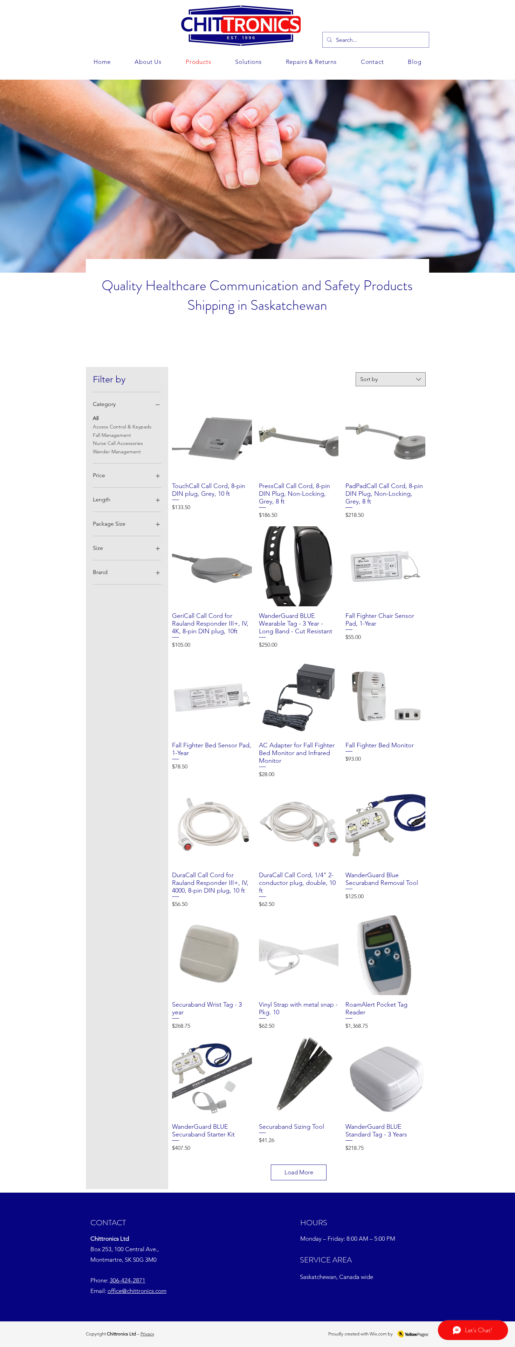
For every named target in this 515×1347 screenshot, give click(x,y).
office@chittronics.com (137, 1290)
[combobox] (391, 379)
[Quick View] (212, 437)
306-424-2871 (127, 1280)
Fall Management (112, 435)
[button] (248, 62)
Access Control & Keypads (122, 427)
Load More (298, 1172)
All (95, 418)
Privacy (147, 1333)
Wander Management (117, 451)
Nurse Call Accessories (118, 443)
